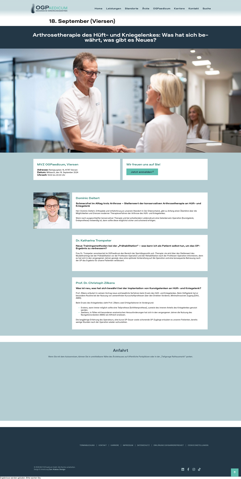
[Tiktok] (199, 469)
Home (98, 8)
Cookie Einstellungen (198, 445)
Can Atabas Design (57, 469)
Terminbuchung (87, 445)
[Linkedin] (182, 469)
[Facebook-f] (188, 469)
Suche (207, 8)
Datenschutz (143, 445)
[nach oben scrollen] (234, 472)
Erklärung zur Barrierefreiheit (169, 445)
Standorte (131, 8)
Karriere (179, 8)
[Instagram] (193, 469)
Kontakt (194, 8)
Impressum (128, 445)
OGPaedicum (161, 8)
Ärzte (145, 8)
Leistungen (113, 8)
